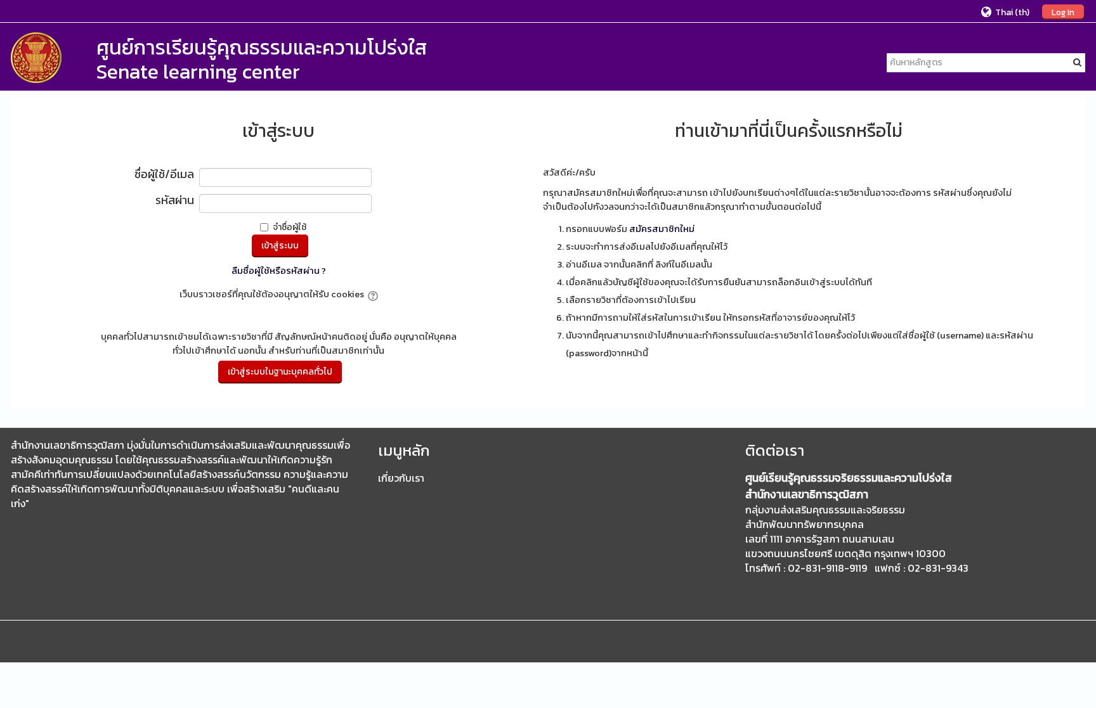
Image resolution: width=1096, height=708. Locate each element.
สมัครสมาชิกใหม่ (662, 229)
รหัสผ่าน (174, 201)
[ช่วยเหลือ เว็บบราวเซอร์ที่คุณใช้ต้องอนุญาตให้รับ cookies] (372, 294)
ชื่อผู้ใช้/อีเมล (164, 175)
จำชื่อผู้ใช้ (289, 227)
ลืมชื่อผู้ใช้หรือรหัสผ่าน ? (279, 271)
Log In (1063, 12)
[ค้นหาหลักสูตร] (1077, 62)
